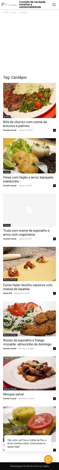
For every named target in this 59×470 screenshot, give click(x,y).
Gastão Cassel (9, 130)
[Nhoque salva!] (29, 373)
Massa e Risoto (10, 280)
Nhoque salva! (13, 394)
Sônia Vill (7, 293)
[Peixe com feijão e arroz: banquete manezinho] (29, 155)
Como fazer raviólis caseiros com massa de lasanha (27, 287)
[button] (48, 459)
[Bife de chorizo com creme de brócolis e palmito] (29, 100)
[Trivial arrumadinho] (29, 424)
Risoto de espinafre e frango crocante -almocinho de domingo (27, 342)
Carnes (7, 172)
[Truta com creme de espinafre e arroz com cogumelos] (29, 210)
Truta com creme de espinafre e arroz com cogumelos (26, 232)
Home (6, 12)
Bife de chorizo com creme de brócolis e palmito (25, 124)
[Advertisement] (29, 45)
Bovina (7, 117)
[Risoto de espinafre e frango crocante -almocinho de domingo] (29, 318)
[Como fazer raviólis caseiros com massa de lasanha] (29, 264)
